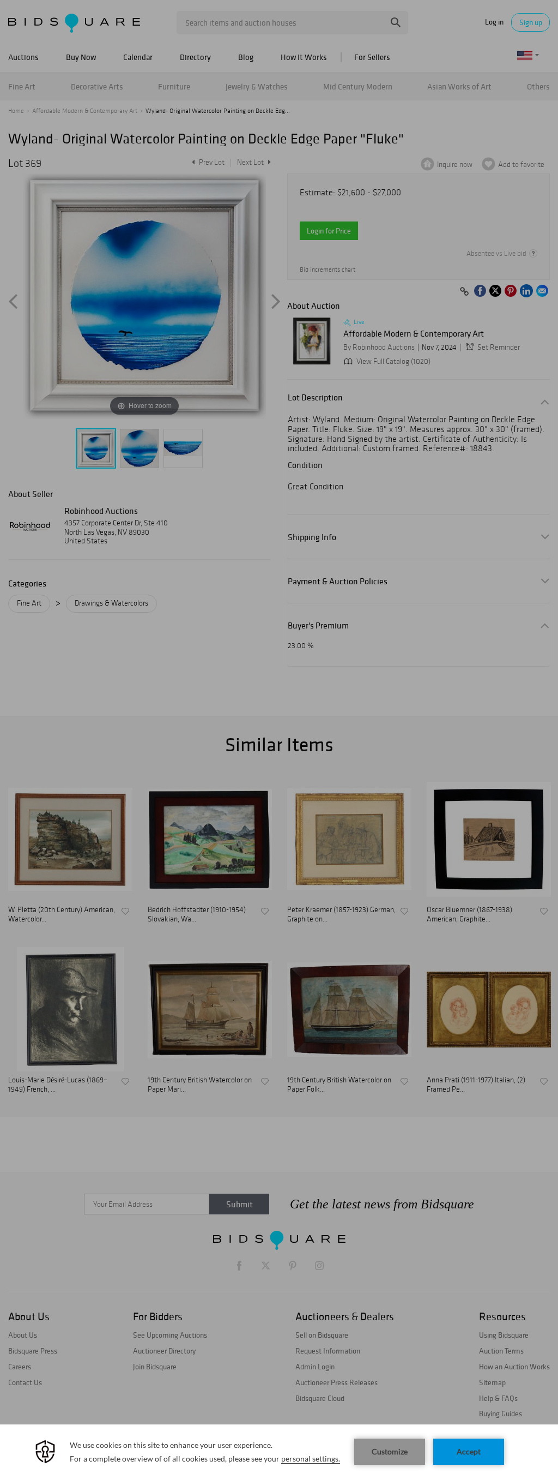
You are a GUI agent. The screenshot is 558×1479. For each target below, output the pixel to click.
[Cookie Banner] (279, 1451)
